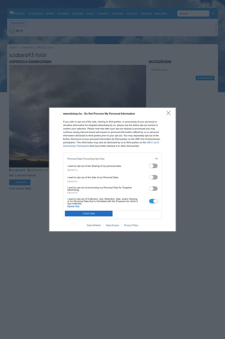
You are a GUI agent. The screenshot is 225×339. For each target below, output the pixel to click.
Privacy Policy (131, 225)
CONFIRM (89, 213)
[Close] (169, 114)
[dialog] (112, 169)
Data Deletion (94, 225)
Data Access (112, 225)
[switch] (153, 166)
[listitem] (112, 158)
